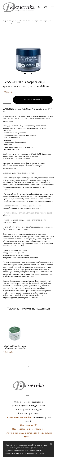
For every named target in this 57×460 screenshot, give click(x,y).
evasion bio (21, 21)
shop (4, 21)
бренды (11, 21)
